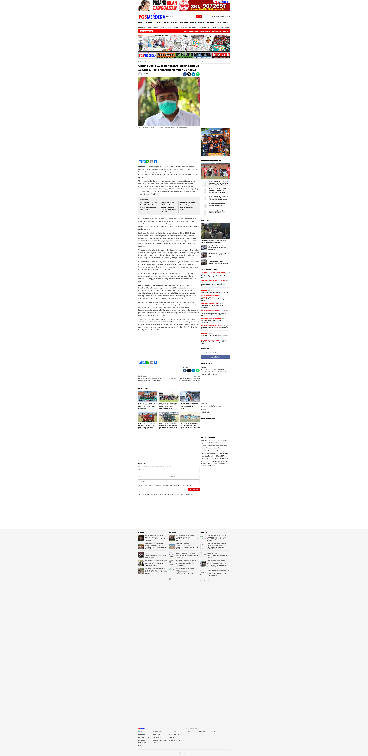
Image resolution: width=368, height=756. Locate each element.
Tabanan (217, 303)
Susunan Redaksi (173, 732)
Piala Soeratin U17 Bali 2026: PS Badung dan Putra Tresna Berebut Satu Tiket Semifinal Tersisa (168, 426)
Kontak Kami (157, 737)
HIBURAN (223, 272)
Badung (210, 272)
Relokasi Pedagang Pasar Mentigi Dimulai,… (187, 548)
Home (140, 732)
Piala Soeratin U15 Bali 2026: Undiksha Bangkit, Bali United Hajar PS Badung (218, 190)
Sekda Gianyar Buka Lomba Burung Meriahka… (154, 564)
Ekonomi (211, 303)
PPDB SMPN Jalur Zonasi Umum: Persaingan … (215, 336)
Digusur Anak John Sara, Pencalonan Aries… (213, 285)
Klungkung (179, 545)
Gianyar (155, 535)
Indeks (140, 745)
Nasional (217, 280)
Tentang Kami (157, 732)
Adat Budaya (204, 272)
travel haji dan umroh (208, 451)
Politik (223, 280)
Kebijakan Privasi (173, 735)
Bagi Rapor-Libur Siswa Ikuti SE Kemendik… (211, 321)
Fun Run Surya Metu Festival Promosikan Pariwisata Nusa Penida (217, 254)
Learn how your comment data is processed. (178, 494)
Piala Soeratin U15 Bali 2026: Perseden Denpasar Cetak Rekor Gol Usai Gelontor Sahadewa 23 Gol (147, 426)
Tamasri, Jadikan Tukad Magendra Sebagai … (156, 572)
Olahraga (209, 563)
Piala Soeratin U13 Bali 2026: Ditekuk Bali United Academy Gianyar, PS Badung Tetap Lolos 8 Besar (147, 405)
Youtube (203, 732)
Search (199, 16)
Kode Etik (171, 737)
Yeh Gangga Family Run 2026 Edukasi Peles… (185, 564)
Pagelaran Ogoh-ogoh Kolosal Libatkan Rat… (214, 276)
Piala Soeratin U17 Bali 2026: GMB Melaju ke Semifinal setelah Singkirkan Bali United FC (190, 426)
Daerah (218, 272)
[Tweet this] (189, 74)
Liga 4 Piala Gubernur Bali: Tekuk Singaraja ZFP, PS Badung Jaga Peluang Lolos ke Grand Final (214, 463)
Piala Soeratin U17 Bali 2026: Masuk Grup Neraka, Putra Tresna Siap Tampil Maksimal (218, 198)
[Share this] (185, 74)
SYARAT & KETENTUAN (174, 740)
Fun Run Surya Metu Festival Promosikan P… (216, 566)
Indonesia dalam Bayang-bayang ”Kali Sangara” (217, 204)
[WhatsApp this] (198, 74)
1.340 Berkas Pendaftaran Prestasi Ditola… (215, 292)
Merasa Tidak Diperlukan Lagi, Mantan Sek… (213, 314)
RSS (217, 732)
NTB (216, 325)
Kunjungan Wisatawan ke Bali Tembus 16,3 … (216, 574)
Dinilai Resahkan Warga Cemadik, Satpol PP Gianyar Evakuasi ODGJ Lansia (215, 241)
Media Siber (141, 735)
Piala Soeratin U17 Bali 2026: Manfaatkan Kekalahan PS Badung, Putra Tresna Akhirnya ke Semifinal (168, 207)
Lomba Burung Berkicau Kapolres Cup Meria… (156, 539)
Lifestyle (160, 535)
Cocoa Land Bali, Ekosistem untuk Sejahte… (212, 306)
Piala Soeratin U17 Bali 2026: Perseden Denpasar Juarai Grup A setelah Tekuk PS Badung (189, 405)
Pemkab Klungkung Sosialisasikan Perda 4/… (187, 556)
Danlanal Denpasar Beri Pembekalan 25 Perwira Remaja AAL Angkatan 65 (151, 378)
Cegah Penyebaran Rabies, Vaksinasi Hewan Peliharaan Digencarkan (217, 247)
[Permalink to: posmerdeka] (140, 74)
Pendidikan (204, 290)
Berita (214, 272)
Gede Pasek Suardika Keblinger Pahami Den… (214, 342)
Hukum (212, 340)
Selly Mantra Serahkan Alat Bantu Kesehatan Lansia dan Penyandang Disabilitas (185, 378)
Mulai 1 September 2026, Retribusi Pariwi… (218, 556)
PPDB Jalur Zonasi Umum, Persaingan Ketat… (213, 299)
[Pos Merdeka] (153, 16)
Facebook (189, 732)
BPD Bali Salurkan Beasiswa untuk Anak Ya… (187, 539)
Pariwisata (153, 545)
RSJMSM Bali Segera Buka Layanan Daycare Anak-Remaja (218, 262)
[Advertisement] (127, 38)
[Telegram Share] (193, 74)
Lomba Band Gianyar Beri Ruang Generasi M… (155, 556)
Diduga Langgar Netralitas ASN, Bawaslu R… (214, 328)
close (135, 1)
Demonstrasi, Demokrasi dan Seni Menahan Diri (217, 212)
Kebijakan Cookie (143, 737)
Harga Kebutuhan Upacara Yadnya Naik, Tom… (185, 572)
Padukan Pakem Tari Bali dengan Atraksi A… (155, 548)
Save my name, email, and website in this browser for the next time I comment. (166, 485)
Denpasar (211, 280)
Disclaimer (156, 735)
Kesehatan (210, 562)
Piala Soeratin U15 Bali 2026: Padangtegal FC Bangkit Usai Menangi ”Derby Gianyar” (218, 183)
